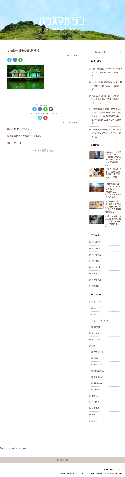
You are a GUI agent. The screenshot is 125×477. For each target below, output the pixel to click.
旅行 (96, 314)
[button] (120, 52)
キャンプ (98, 308)
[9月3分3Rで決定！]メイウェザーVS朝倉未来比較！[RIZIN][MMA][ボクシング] (106, 99)
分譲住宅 (98, 364)
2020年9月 (95, 286)
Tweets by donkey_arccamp (13, 448)
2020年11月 (96, 274)
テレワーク (96, 339)
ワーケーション (103, 321)
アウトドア (96, 302)
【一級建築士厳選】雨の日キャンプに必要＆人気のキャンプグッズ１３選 (106, 133)
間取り (97, 390)
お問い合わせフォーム (112, 469)
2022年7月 (95, 242)
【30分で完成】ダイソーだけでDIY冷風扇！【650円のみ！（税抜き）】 (106, 72)
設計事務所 (99, 377)
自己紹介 (95, 402)
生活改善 (95, 396)
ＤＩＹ (94, 421)
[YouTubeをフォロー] (45, 118)
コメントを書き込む (43, 150)
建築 (93, 346)
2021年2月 (95, 267)
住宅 (96, 358)
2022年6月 (95, 248)
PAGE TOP (63, 460)
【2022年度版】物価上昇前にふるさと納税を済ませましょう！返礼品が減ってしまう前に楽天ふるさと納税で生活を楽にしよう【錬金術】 (106, 116)
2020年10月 (96, 280)
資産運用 (95, 408)
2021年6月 (95, 261)
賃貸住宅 (98, 383)
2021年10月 (96, 255)
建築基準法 (99, 371)
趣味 (93, 414)
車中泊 (97, 327)
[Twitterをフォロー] (40, 118)
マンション (99, 352)
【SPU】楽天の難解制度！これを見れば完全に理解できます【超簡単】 (106, 85)
